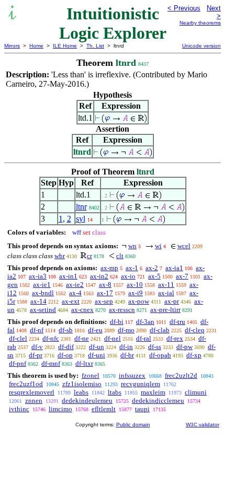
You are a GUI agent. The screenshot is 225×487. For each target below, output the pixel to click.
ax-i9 (135, 293)
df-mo (126, 330)
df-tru (177, 322)
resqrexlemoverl (31, 392)
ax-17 (105, 293)
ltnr (81, 206)
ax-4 (75, 293)
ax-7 (182, 276)
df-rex (174, 338)
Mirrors (12, 46)
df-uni (96, 355)
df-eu (95, 330)
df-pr (35, 355)
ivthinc (19, 409)
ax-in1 (68, 276)
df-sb (66, 330)
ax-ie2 (75, 284)
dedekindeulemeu (87, 400)
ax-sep (104, 301)
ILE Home (65, 46)
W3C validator (202, 424)
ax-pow (138, 301)
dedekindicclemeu (158, 400)
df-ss (154, 347)
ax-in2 (99, 276)
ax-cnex (82, 310)
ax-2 (151, 268)
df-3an (145, 322)
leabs (81, 392)
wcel (183, 246)
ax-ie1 (42, 284)
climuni (196, 392)
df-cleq (195, 330)
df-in (126, 347)
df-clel (18, 338)
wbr (59, 256)
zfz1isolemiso (82, 384)
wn (132, 246)
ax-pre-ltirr (165, 310)
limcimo (60, 409)
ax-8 (105, 284)
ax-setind (43, 310)
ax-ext (71, 301)
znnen (33, 400)
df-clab (160, 330)
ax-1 (132, 268)
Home (36, 46)
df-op (65, 355)
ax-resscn (122, 310)
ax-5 (154, 276)
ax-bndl (43, 293)
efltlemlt (104, 409)
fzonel (90, 375)
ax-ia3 (38, 276)
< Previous (183, 8)
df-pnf (17, 363)
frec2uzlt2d (181, 375)
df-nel (112, 338)
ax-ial (166, 293)
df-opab (160, 355)
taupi (142, 409)
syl (80, 218)
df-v (37, 347)
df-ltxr (84, 363)
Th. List (95, 46)
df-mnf (50, 363)
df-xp (193, 355)
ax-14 (38, 301)
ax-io (128, 276)
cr (89, 256)
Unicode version (201, 46)
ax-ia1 (174, 268)
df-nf (36, 330)
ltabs (114, 392)
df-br (127, 355)
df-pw (184, 347)
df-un (96, 347)
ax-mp (109, 268)
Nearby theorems (200, 23)
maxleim (153, 392)
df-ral (143, 338)
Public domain (133, 424)
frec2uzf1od (26, 384)
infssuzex (132, 375)
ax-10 (135, 284)
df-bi (116, 322)
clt (119, 256)
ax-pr (171, 301)
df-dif (66, 347)
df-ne (81, 338)
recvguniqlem (140, 384)
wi (158, 246)
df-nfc (50, 338)
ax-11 (166, 284)
